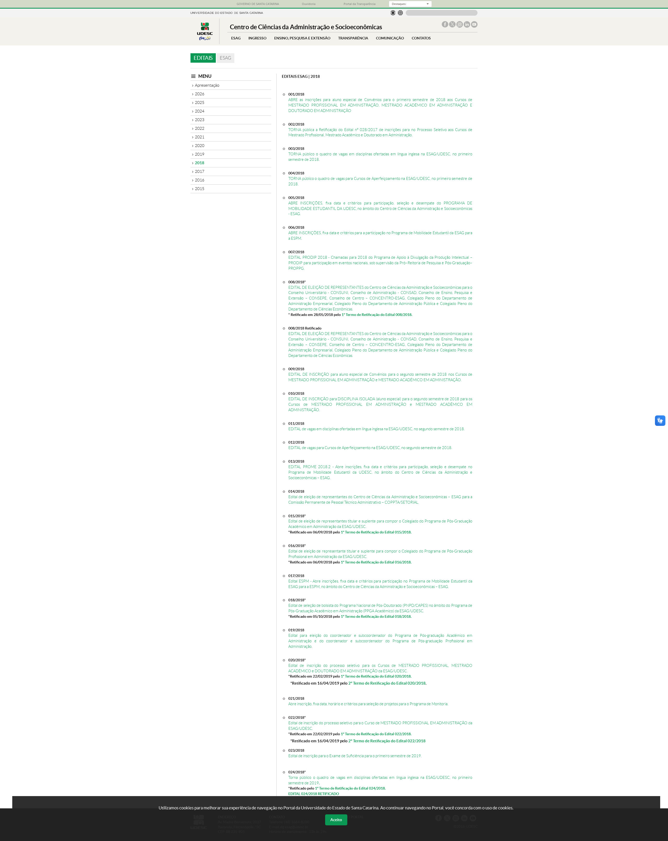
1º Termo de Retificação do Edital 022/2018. (376, 734)
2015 (199, 188)
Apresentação (207, 85)
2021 (199, 137)
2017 (199, 171)
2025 (199, 102)
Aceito (336, 820)
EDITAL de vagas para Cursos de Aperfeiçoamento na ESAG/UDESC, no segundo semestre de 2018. (370, 447)
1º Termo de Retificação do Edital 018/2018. (376, 616)
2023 (199, 119)
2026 (199, 94)
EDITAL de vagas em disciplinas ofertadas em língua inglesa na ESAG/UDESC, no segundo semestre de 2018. (376, 429)
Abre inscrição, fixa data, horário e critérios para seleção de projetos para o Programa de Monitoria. (368, 704)
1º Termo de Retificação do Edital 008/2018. (377, 314)
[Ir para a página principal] (204, 40)
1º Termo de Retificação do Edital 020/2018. (376, 676)
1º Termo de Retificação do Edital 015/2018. (376, 532)
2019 (199, 154)
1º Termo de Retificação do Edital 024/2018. (350, 788)
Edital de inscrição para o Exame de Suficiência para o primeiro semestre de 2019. (355, 756)
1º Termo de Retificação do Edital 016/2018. (376, 562)
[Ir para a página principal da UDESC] (226, 12)
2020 (199, 145)
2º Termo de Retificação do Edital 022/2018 (387, 741)
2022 (199, 128)
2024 (199, 111)
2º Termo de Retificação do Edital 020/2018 (387, 683)
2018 (199, 163)
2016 (199, 180)
